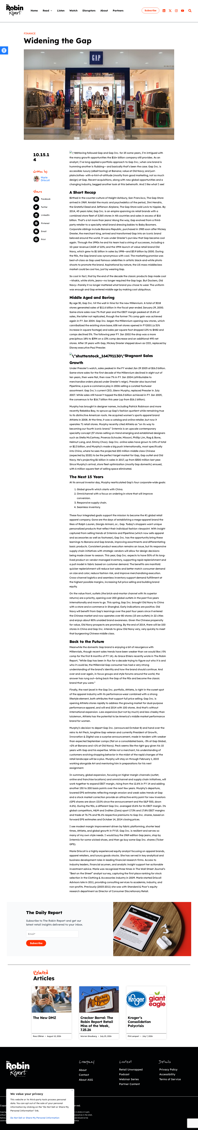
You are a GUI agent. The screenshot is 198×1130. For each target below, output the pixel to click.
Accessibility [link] (167, 1074)
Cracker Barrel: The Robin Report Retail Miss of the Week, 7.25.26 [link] (96, 1024)
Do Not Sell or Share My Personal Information (34, 1117)
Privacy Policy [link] (168, 1069)
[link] (4, 50)
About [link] (83, 1070)
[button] (50, 10)
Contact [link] (84, 1074)
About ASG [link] (86, 1079)
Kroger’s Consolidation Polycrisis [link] (139, 1022)
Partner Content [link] (129, 1084)
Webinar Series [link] (129, 1079)
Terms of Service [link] (170, 1079)
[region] (40, 1106)
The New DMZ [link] (44, 1018)
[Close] (72, 1090)
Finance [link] (30, 33)
